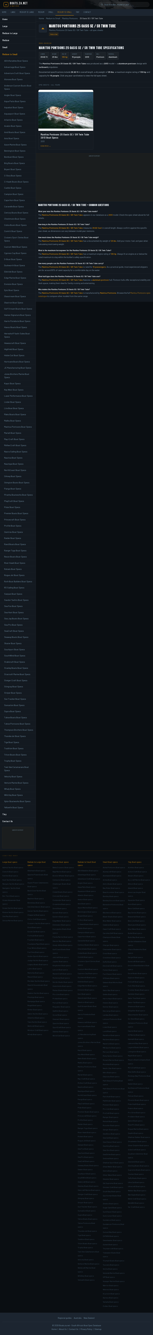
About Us (63, 1329)
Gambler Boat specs (136, 994)
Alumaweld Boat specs (112, 876)
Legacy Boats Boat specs (37, 964)
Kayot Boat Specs (12, 383)
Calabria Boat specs (111, 925)
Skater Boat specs (85, 1169)
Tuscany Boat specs (111, 1265)
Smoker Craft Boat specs (113, 1187)
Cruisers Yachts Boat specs (38, 923)
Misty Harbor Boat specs (113, 1056)
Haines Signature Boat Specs (17, 315)
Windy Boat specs (34, 1034)
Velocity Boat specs (86, 1259)
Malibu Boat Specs (12, 420)
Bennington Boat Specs (14, 150)
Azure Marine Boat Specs (15, 144)
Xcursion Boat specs (111, 1294)
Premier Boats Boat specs (88, 1112)
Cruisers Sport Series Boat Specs (16, 239)
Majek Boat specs (135, 1055)
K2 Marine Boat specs (136, 1035)
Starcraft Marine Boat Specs (17, 674)
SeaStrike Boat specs (111, 1154)
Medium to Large (27, 12)
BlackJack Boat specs (137, 925)
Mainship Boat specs (35, 973)
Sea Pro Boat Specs (13, 624)
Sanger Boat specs (110, 1129)
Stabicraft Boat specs (86, 1182)
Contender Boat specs (62, 900)
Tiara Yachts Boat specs (37, 1022)
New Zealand (89, 1318)
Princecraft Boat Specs (15, 519)
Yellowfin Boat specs (86, 1280)
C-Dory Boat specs (85, 920)
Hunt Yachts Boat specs (12, 880)
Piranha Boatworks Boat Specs (18, 494)
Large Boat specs (9, 862)
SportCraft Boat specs (62, 1027)
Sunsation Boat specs (87, 1211)
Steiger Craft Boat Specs (15, 680)
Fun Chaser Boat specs (112, 974)
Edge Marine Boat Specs (15, 277)
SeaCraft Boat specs (86, 1161)
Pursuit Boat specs (60, 1003)
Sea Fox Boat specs (86, 1149)
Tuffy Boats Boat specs (137, 1178)
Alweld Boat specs (135, 888)
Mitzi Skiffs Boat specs (137, 1072)
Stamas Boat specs (60, 1031)
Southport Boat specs (87, 1174)
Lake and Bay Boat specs (138, 1043)
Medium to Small (65, 12)
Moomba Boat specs (111, 1064)
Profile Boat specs (85, 1120)
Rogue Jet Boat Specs (14, 575)
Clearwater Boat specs (112, 949)
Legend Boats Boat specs (138, 1047)
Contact (87, 12)
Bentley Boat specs (111, 896)
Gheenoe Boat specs (136, 1006)
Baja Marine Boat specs (62, 872)
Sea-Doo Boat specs (111, 1150)
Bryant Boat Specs (12, 169)
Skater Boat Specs (13, 643)
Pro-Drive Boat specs (136, 1112)
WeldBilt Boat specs (136, 1203)
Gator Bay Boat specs (111, 990)
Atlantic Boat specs (85, 895)
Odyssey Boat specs (111, 1076)
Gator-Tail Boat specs (136, 1002)
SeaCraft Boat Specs (14, 631)
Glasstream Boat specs (87, 998)
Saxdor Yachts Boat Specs (16, 600)
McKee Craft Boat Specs (15, 445)
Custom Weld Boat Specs (15, 247)
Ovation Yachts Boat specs (38, 993)
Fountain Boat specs (35, 940)
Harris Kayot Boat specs (112, 998)
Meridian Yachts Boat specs (38, 981)
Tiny (77, 12)
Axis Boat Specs (11, 138)
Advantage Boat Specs (14, 67)
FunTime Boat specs (35, 952)
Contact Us (7, 821)
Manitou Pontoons (70, 18)
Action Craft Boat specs (137, 872)
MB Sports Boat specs (112, 1048)
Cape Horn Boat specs (87, 936)
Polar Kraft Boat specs (137, 1104)
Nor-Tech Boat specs (11, 896)
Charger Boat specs (111, 945)
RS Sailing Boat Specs (14, 587)
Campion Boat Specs (13, 194)
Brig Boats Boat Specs (14, 163)
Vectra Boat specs (110, 1269)
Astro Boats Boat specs (112, 884)
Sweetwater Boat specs (112, 1240)
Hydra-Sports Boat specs (37, 956)
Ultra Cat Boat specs (136, 1182)
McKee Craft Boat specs (87, 1083)
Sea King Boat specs (111, 1146)
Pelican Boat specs (135, 1096)
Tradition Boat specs (86, 1239)
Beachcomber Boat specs (113, 892)
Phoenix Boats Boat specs (138, 1100)
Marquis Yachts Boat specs (13, 884)
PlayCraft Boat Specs (14, 501)
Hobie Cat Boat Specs (14, 355)
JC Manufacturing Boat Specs (17, 367)
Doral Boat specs (34, 927)
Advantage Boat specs (87, 875)
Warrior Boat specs (110, 1285)
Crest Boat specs (110, 953)
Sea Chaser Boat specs (112, 1142)
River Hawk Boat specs (87, 1132)
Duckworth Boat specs (87, 977)
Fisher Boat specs (110, 970)
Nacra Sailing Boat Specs (15, 451)
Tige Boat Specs (11, 742)
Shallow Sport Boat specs (113, 1162)
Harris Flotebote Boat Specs (17, 321)
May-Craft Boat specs (86, 1079)
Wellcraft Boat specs (35, 1026)
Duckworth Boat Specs (14, 265)
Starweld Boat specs (136, 1162)
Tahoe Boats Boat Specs (15, 717)
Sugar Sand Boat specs (112, 1207)
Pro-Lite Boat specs (111, 1109)
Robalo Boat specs (85, 1136)
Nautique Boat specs (86, 1091)
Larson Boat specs (60, 970)
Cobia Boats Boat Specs (15, 225)
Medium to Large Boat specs (36, 863)
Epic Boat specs (84, 994)
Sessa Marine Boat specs (12, 920)
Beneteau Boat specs (36, 903)
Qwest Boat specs (135, 1121)
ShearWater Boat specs (112, 1167)
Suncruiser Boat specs (112, 1216)
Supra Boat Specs (12, 711)
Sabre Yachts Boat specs (37, 1014)
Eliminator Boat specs (62, 925)
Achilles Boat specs (136, 867)
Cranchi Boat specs (10, 872)
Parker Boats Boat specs (63, 990)
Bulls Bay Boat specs (136, 937)
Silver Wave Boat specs (112, 1175)
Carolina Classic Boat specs (38, 907)
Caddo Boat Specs (12, 188)
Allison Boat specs (135, 884)
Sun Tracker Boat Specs (15, 699)
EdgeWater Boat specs (62, 921)
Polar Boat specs (84, 1107)
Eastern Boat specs (61, 917)
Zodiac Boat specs (110, 1306)
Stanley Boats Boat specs (88, 1186)
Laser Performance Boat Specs (18, 396)
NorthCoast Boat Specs (15, 470)
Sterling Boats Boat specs (138, 1166)
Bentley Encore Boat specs (114, 900)
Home (4, 12)
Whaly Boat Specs (12, 789)
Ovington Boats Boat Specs (16, 482)
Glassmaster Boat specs (138, 1015)
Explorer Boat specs (136, 977)
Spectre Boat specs (61, 1023)
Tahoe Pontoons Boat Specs (17, 723)
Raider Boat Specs (12, 538)
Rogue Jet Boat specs (87, 1141)
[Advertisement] (19, 839)
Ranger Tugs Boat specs (88, 1128)
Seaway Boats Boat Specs (16, 637)
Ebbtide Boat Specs (13, 271)
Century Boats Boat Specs (16, 212)
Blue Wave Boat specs (137, 929)
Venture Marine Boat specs (88, 1264)
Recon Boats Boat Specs (15, 556)
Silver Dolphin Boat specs (138, 1145)
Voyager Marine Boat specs (114, 1281)
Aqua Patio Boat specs (87, 887)
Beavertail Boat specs (137, 917)
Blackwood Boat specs (112, 912)
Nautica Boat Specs (13, 457)
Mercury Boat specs (111, 1052)
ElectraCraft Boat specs (112, 966)
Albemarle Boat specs (36, 870)
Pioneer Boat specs (111, 1105)
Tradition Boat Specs (13, 748)
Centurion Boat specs (61, 880)
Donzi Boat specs (60, 908)
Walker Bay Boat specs (137, 1190)
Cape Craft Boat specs (112, 929)
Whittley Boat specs (86, 1276)
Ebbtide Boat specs (86, 982)
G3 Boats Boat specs (111, 978)
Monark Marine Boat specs (113, 1060)
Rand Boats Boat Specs (15, 544)
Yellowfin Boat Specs (13, 807)
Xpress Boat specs (110, 1298)
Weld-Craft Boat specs (137, 1199)
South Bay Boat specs (112, 1191)
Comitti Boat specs (85, 957)
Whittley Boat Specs (13, 795)
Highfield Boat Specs (13, 349)
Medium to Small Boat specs (87, 863)
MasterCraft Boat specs (62, 974)
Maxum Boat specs (35, 977)
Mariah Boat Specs (12, 433)
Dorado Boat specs (60, 912)
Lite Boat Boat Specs (14, 408)
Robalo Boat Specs (13, 569)
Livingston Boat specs (137, 1051)
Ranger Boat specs (110, 1117)
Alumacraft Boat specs (112, 872)
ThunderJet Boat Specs (15, 736)
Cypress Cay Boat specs (88, 973)
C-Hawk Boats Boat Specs (16, 181)
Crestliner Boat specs (112, 957)
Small (51, 12)
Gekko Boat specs (110, 994)
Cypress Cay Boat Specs (15, 253)
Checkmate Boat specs (87, 949)
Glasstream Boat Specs (15, 296)
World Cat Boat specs (61, 1035)
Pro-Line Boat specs (61, 994)
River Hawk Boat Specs (14, 563)
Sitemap (97, 1329)
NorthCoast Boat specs (87, 1095)
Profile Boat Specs (12, 525)
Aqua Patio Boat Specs (15, 101)
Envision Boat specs (86, 990)
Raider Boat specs (85, 1124)
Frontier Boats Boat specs (138, 990)
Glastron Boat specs (86, 1002)
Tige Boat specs (84, 1235)
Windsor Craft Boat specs (37, 1030)
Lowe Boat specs (110, 1027)
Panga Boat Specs (12, 488)
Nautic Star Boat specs (112, 1068)
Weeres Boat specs (111, 1289)
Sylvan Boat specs (110, 1244)
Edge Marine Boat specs (87, 986)
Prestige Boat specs (35, 997)
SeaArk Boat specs (135, 1133)
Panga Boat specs (85, 1099)
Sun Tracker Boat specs (87, 1207)
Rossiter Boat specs (111, 1125)
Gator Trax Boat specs (137, 998)
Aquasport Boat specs (87, 891)
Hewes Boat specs (110, 1003)
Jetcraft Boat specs (61, 957)
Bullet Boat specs (135, 933)
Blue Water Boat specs (112, 921)
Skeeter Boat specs (111, 1179)
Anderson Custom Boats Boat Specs (17, 87)
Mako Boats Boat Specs (15, 414)
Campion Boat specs (86, 932)
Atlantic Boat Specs (13, 120)
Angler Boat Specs (12, 95)
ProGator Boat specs (136, 1116)
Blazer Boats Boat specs (113, 917)
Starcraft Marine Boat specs (89, 1190)
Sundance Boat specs (112, 1220)
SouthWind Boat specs (87, 1178)
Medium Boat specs (61, 862)
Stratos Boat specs (110, 1203)
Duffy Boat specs (110, 962)
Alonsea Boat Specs (13, 79)
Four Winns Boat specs (36, 948)
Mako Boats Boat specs (87, 1058)
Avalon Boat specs (85, 899)
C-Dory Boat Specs (13, 175)
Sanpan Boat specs (85, 1145)
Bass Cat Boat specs (136, 908)
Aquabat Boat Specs (13, 107)
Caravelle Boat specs (86, 941)
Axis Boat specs (84, 904)
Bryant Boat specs (85, 916)
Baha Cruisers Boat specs (63, 867)
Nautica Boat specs (85, 1087)
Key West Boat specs (86, 1054)
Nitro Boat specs (109, 1072)
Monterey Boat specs (61, 978)
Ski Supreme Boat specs (113, 1183)
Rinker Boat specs (34, 1009)
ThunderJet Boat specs (87, 1231)
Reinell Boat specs (110, 1121)
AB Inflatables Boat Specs (16, 60)
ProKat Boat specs (60, 998)
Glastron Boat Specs (13, 302)
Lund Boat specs (110, 1031)
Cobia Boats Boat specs (87, 953)
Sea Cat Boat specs (110, 1138)
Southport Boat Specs (14, 649)
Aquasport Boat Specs (14, 113)
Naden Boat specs (135, 1084)
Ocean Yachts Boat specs (12, 908)
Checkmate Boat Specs (15, 218)
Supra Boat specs (85, 1215)
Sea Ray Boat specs (10, 916)
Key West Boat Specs (13, 389)
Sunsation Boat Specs (14, 705)
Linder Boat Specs (12, 402)
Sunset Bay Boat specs (112, 1232)
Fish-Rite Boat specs (136, 986)
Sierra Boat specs (110, 1171)
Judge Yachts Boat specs (37, 960)
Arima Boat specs (110, 880)
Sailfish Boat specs (60, 1011)
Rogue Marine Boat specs (138, 1129)
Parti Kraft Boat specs (111, 1096)
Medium (41, 12)
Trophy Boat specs (85, 1247)
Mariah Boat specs (85, 1075)
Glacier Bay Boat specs (62, 941)
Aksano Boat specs (135, 876)
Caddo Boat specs (85, 928)
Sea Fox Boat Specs (13, 606)
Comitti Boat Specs (13, 231)
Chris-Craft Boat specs (36, 919)
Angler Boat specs (85, 883)
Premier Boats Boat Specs (16, 513)
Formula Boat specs (35, 935)
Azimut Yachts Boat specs (12, 867)
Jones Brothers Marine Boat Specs (16, 376)
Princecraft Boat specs (87, 1116)
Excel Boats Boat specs (137, 973)
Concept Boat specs (61, 896)
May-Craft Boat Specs (14, 439)
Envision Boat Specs (13, 284)
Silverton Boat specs (36, 1018)
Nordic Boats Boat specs (63, 982)
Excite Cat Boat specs (36, 931)
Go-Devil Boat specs (136, 1019)
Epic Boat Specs (11, 290)
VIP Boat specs (109, 1277)
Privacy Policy (86, 1329)
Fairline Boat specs (10, 876)
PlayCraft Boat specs (86, 1103)
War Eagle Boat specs (136, 1195)
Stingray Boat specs (86, 1198)
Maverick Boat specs (111, 1044)
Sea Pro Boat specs (86, 1157)
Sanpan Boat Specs (13, 594)
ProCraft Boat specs (111, 1113)
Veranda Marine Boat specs (114, 1273)
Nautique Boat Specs (13, 464)
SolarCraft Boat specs (137, 1149)
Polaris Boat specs (135, 1108)
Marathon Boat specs (111, 1035)
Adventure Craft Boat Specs (17, 73)
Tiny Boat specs (134, 862)
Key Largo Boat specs (111, 1011)
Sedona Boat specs (111, 1158)
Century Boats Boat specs (88, 945)
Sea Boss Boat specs (111, 1134)
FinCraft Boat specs (136, 982)
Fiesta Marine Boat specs (63, 937)
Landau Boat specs (110, 1015)
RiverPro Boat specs (136, 1125)
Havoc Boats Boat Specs (15, 327)
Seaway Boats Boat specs (88, 1165)
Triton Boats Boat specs (87, 1243)
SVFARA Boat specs (111, 1236)
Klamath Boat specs (136, 1039)
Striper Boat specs (85, 1202)
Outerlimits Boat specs (62, 986)
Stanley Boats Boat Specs (16, 668)
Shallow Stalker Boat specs (139, 1137)
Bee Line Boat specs (136, 921)
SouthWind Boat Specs (14, 655)
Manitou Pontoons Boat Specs (18, 426)
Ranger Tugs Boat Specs (15, 550)
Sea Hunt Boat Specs (14, 612)
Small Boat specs (110, 862)
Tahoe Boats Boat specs (87, 1219)
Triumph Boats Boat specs (113, 1261)
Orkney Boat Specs (12, 476)
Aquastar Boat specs (136, 900)
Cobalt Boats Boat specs (62, 892)
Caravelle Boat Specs (14, 206)
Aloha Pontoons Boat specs (114, 867)
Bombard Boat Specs (14, 157)
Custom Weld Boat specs (88, 969)
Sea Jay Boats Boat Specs (16, 618)
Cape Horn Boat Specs (14, 200)
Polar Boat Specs (12, 507)
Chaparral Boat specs (36, 915)
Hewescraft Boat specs (87, 1022)
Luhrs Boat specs (34, 969)
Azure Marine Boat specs (88, 908)
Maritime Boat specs (111, 1039)
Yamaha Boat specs (111, 1302)
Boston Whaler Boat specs (63, 876)
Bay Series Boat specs (137, 912)
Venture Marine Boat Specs (16, 782)
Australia (77, 1318)
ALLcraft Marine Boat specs (139, 880)
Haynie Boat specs (135, 1031)
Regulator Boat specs (61, 1007)
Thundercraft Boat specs (113, 1248)
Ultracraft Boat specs (136, 1186)
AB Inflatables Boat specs (88, 870)
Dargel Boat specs (135, 957)
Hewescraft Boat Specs (15, 343)
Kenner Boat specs (110, 1007)
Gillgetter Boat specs (136, 1011)
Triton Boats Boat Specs (15, 754)
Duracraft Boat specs (136, 961)
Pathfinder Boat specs (112, 1101)
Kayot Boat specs (85, 1050)
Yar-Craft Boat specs (136, 1207)
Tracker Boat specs (136, 1174)
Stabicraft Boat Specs (14, 662)
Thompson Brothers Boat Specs (18, 730)
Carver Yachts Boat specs (37, 911)
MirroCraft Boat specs (137, 1068)
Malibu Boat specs (85, 1063)
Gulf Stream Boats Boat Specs (18, 308)
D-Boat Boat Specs (13, 259)
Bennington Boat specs (87, 912)
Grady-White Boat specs (62, 945)
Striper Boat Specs (13, 692)
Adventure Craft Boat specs (89, 879)
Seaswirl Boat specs (61, 1019)
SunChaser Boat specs (112, 1212)
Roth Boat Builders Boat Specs (18, 581)
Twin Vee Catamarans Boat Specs (16, 769)
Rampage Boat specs (36, 1001)
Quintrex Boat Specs (13, 532)
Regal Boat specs (34, 1005)
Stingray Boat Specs (13, 686)
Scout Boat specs (60, 1015)
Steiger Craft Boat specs (88, 1194)
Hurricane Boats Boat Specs (17, 361)
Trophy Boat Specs (12, 760)
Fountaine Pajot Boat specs (38, 944)
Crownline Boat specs (62, 904)
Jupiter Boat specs (60, 961)
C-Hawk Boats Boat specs (88, 924)
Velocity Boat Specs (13, 776)
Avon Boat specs (134, 904)
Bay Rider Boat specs (111, 888)
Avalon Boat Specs (13, 126)
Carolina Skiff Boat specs (113, 933)
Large (13, 12)
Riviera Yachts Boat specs (12, 912)
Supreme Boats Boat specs (139, 1170)
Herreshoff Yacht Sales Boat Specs (17, 335)
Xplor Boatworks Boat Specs (17, 801)
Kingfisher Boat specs (62, 965)
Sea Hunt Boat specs (86, 1153)
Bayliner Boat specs (35, 898)
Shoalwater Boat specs (137, 1141)
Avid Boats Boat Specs (14, 132)
